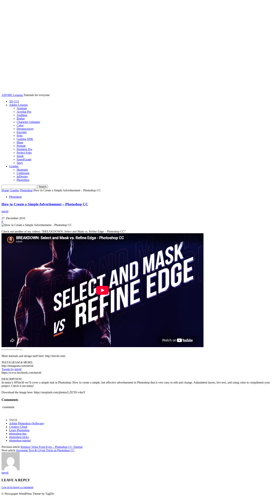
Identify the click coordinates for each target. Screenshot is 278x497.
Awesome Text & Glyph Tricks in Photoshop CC (45, 450)
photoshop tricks (19, 437)
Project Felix (24, 152)
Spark (20, 156)
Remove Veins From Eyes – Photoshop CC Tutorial (51, 446)
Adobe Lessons (18, 104)
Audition (22, 115)
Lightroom (23, 173)
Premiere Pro (24, 149)
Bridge (21, 118)
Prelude (21, 145)
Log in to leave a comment (17, 487)
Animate (22, 108)
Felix (20, 135)
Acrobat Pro (24, 111)
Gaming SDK (25, 139)
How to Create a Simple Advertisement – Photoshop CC (45, 204)
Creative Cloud (18, 426)
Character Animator (28, 122)
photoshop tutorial (20, 440)
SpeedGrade (24, 159)
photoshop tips (17, 433)
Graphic (14, 166)
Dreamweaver (25, 128)
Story (20, 162)
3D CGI (14, 101)
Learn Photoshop (19, 430)
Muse (20, 142)
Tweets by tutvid (11, 369)
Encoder (22, 132)
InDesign (22, 176)
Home (5, 190)
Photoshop (23, 180)
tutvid (5, 211)
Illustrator (22, 169)
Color (20, 125)
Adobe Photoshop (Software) (26, 423)
